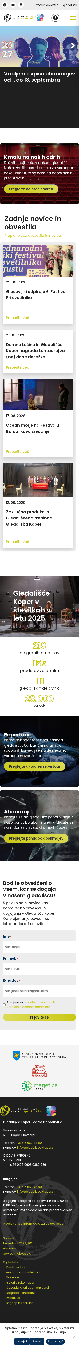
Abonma (9, 1248)
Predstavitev (15, 1267)
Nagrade (12, 1277)
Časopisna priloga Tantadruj (27, 1287)
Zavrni (37, 1341)
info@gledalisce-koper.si (35, 1147)
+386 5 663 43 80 (29, 1143)
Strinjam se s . (32, 1004)
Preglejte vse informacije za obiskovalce (33, 1223)
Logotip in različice (20, 1303)
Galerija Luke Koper (20, 1282)
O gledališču (68, 5)
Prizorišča (13, 1298)
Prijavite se (39, 1017)
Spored (8, 1238)
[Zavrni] (74, 1337)
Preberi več (55, 1341)
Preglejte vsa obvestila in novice (32, 235)
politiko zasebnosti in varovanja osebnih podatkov (32, 1004)
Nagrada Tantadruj (20, 1292)
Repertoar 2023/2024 (19, 1243)
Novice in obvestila (46, 5)
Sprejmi (22, 1341)
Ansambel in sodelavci (23, 1272)
